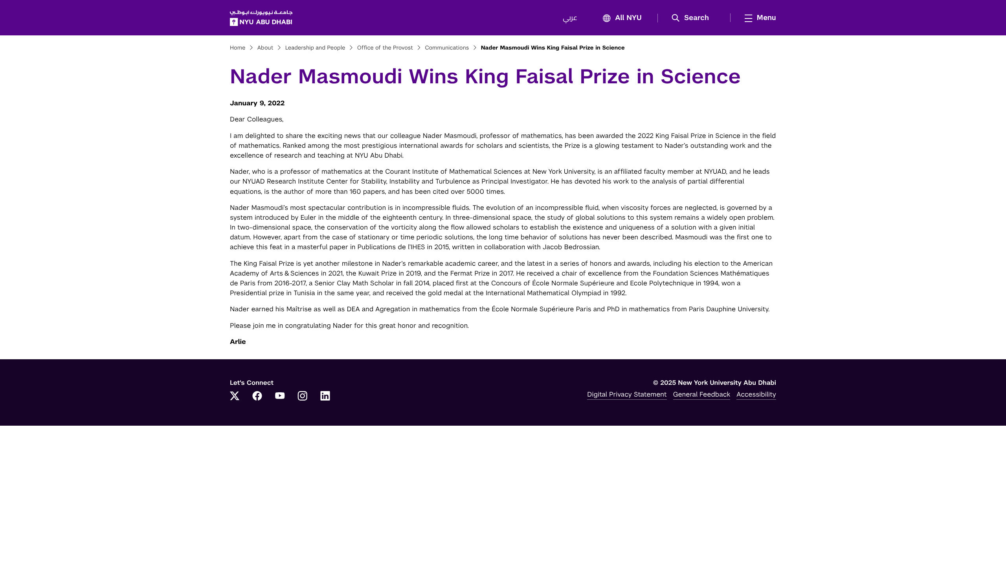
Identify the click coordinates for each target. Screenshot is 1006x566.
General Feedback (702, 394)
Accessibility (756, 394)
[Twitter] (234, 397)
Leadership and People (315, 47)
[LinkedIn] (325, 397)
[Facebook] (257, 397)
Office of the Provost (385, 47)
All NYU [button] (628, 18)
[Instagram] (302, 397)
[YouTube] (280, 397)
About (265, 47)
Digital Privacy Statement (626, 394)
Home (238, 47)
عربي (570, 18)
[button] (693, 18)
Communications (447, 47)
